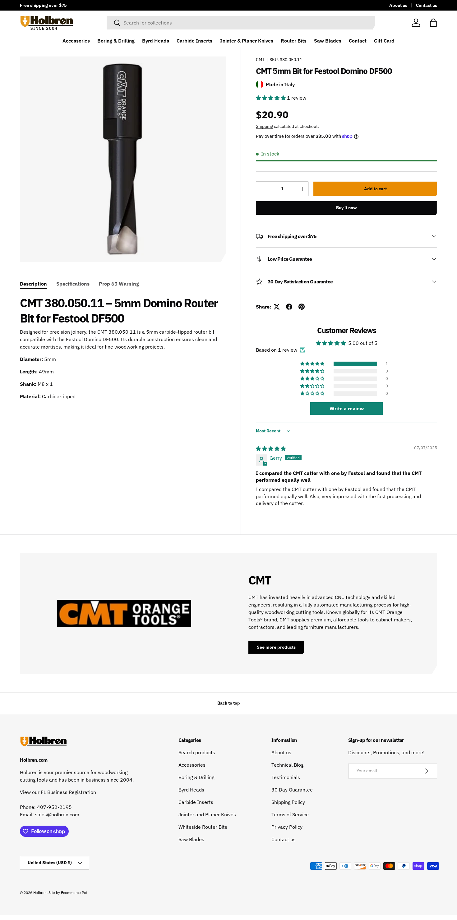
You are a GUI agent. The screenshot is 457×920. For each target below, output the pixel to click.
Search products (196, 752)
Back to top (228, 703)
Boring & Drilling (116, 41)
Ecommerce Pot (74, 892)
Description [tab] (33, 284)
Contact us (426, 5)
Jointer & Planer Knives (246, 41)
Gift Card (384, 41)
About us (398, 5)
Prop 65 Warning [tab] (119, 284)
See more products (276, 647)
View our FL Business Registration (58, 792)
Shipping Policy (288, 802)
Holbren (40, 892)
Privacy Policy (286, 827)
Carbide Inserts (194, 41)
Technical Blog (287, 765)
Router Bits (294, 41)
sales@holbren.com (57, 814)
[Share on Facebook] (289, 306)
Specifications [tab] (73, 284)
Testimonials (285, 777)
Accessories (76, 41)
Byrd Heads (155, 41)
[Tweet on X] (276, 306)
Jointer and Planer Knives (207, 814)
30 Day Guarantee (292, 790)
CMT (260, 59)
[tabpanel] (123, 347)
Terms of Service (290, 814)
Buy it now (346, 207)
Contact (358, 41)
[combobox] (241, 22)
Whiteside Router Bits (202, 827)
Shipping (264, 126)
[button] (433, 22)
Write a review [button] (347, 408)
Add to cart (375, 189)
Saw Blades (327, 41)
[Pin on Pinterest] (301, 306)
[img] (271, 448)
